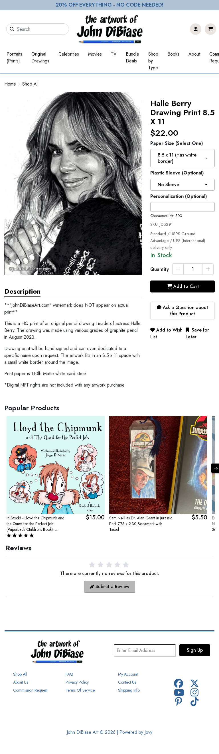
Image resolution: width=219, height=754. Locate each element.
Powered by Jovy (135, 732)
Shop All (30, 84)
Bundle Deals (132, 57)
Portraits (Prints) (14, 57)
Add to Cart (186, 286)
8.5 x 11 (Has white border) (177, 158)
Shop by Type (153, 61)
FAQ (69, 674)
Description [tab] (22, 291)
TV (114, 54)
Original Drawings (40, 57)
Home (10, 84)
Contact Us (127, 682)
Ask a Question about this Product (184, 310)
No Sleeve (168, 184)
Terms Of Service (80, 690)
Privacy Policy (77, 682)
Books (173, 54)
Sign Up (195, 650)
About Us (20, 682)
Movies (95, 54)
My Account (128, 674)
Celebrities (68, 54)
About (194, 54)
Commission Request (30, 690)
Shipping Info (129, 690)
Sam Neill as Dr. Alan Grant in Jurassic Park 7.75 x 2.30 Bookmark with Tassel (140, 523)
